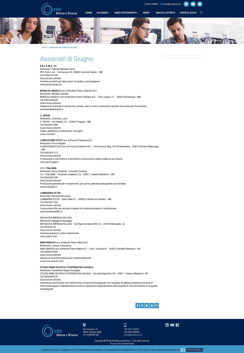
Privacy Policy (116, 343)
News (146, 12)
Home (89, 12)
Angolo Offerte (165, 12)
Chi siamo (102, 12)
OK (183, 350)
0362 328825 (133, 329)
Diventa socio (188, 12)
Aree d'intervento (126, 12)
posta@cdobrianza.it (133, 335)
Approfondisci (194, 350)
